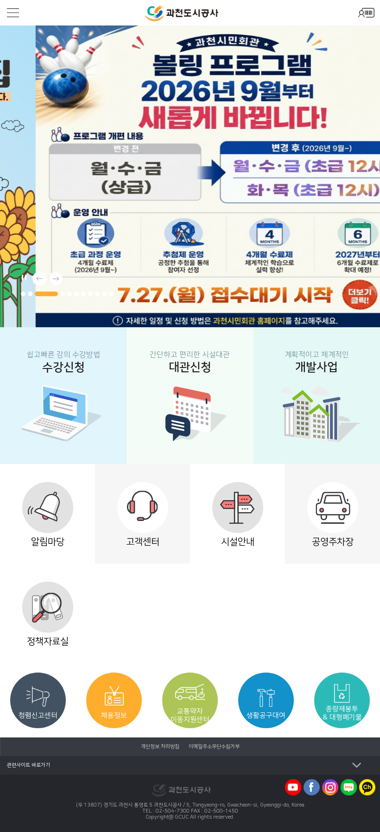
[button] (23, 294)
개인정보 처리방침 (160, 746)
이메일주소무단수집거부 (214, 746)
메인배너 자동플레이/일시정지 (23, 276)
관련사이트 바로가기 (28, 765)
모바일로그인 (366, 12)
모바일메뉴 (13, 12)
